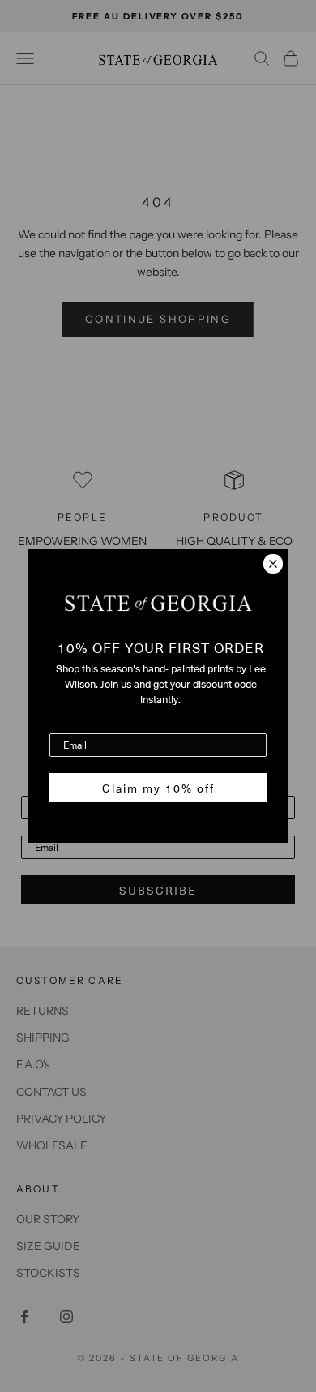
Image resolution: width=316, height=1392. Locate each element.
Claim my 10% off (158, 788)
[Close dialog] (273, 564)
